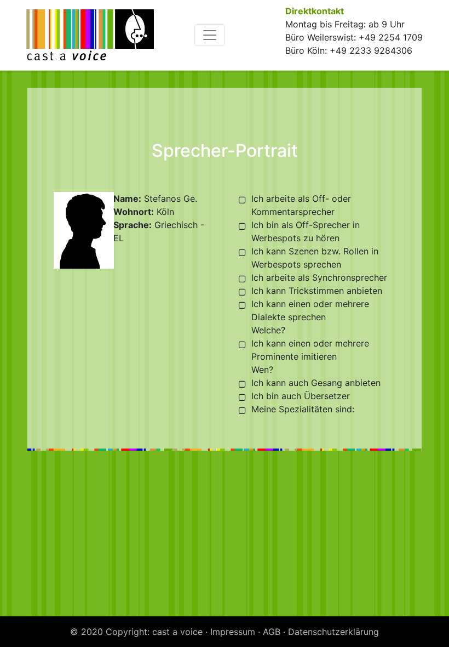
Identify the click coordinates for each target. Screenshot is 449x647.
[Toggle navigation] (209, 35)
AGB (271, 631)
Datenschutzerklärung (333, 631)
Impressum (232, 631)
